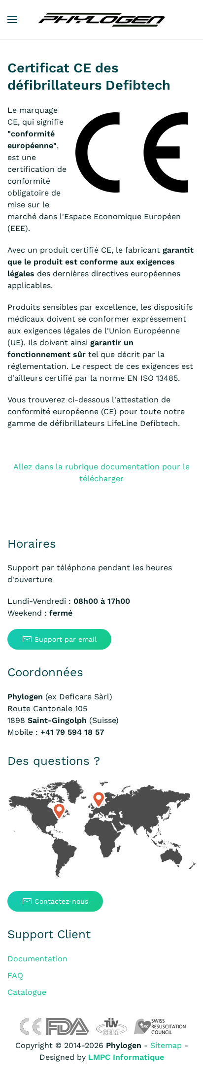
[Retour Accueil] (102, 19)
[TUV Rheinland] (111, 1026)
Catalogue (26, 992)
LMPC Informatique (126, 1057)
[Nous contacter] (101, 829)
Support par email (65, 639)
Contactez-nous (61, 901)
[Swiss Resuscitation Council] (160, 1026)
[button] (12, 19)
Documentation (37, 958)
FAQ (15, 975)
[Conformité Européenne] (30, 1026)
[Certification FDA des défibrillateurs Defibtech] (67, 1026)
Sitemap (166, 1045)
